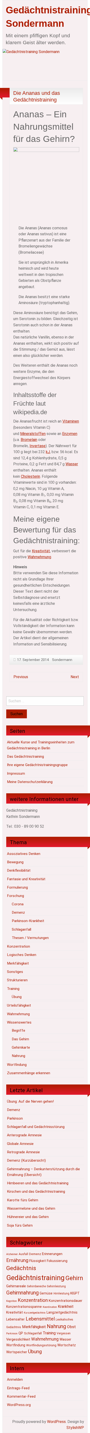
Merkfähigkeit (18, 963)
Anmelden (15, 1379)
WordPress (56, 1421)
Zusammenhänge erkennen (28, 1073)
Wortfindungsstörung (41, 1345)
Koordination (50, 1307)
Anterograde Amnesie (24, 1135)
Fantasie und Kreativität (26, 879)
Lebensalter (15, 1319)
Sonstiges (15, 972)
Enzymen (69, 433)
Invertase (38, 446)
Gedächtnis (21, 1268)
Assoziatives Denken (23, 854)
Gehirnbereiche (36, 1286)
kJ (48, 452)
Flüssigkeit (37, 1261)
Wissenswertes (19, 1022)
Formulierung (17, 887)
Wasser (72, 464)
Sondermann (62, 660)
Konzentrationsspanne (24, 1307)
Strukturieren (17, 980)
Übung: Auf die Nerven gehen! (30, 1101)
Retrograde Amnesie (23, 1152)
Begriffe (18, 1030)
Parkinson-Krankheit (28, 921)
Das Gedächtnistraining (25, 756)
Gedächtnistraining (35, 1278)
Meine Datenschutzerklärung (30, 782)
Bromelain (29, 439)
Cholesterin (30, 476)
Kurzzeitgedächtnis (35, 1312)
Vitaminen (70, 421)
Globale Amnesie (20, 1144)
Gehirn (74, 1278)
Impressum (16, 773)
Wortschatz (66, 1345)
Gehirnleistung (56, 1286)
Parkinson (15, 1118)
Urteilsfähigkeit (19, 1005)
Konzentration (18, 946)
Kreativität (41, 551)
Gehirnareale (16, 1286)
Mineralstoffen (33, 433)
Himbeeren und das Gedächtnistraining (37, 1183)
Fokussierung (57, 1261)
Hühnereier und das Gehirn (28, 1217)
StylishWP (75, 1427)
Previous (20, 677)
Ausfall (23, 1254)
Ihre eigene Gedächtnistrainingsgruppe (37, 765)
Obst (71, 1326)
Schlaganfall (21, 929)
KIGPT (75, 1293)
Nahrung (18, 1056)
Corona (18, 904)
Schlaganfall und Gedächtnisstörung (36, 1127)
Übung (17, 997)
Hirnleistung (61, 1293)
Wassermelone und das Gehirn (31, 1208)
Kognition (11, 1301)
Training (13, 989)
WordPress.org (19, 1405)
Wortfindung (17, 1065)
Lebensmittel (40, 1319)
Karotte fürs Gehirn (22, 1200)
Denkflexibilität (18, 870)
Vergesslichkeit (18, 1339)
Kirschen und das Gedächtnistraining (36, 1191)
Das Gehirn (20, 1039)
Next (75, 677)
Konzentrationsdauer (65, 1301)
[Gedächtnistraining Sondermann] (45, 64)
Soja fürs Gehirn (20, 1225)
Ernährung (17, 1260)
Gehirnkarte (21, 1047)
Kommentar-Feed (21, 1396)
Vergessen (64, 1333)
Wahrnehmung (39, 557)
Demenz (18, 912)
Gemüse (46, 1293)
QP (20, 1333)
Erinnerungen (52, 1254)
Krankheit (65, 1306)
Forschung (15, 896)
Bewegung (15, 862)
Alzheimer (12, 1254)
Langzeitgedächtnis (62, 1312)
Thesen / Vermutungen (30, 938)
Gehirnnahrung (22, 1293)
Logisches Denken (21, 955)
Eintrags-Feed (18, 1388)
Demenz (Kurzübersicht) (26, 1160)
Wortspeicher (16, 1352)
